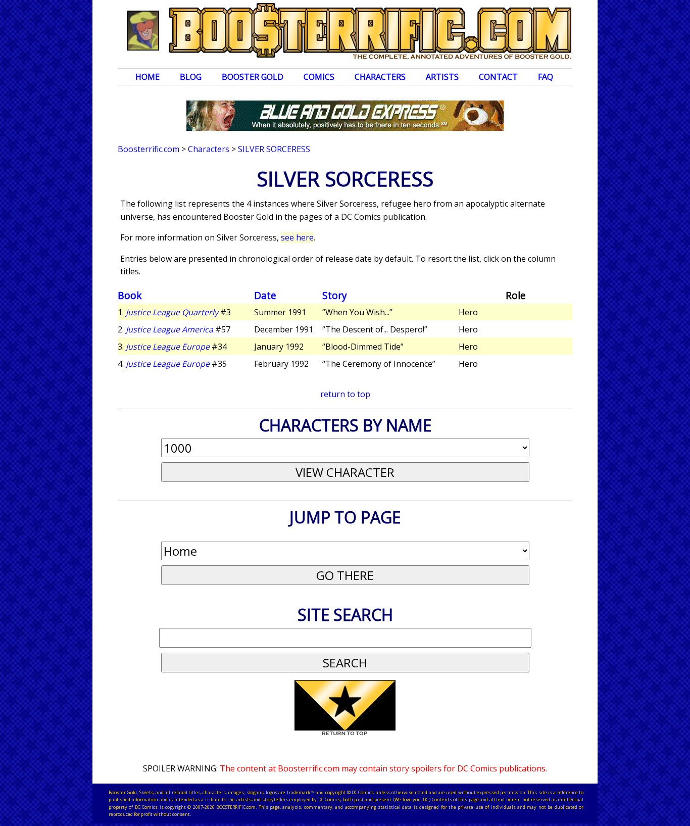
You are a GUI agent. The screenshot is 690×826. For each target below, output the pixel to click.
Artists (442, 76)
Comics (319, 76)
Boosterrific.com (148, 149)
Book (130, 295)
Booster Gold (252, 76)
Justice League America (169, 329)
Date (265, 295)
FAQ (545, 76)
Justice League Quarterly (172, 312)
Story (334, 295)
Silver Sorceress (274, 149)
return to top (345, 394)
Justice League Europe (168, 346)
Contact (498, 76)
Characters (380, 76)
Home (147, 76)
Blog (191, 76)
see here (297, 237)
